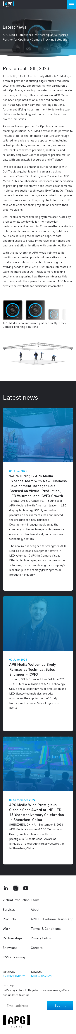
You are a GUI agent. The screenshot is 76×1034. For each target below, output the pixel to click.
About (35, 909)
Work (6, 928)
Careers (37, 947)
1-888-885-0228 (41, 976)
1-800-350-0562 (14, 976)
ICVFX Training (14, 957)
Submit (60, 1005)
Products (9, 919)
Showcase (10, 947)
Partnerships (13, 938)
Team (35, 900)
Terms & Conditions (46, 928)
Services (9, 909)
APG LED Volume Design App (52, 919)
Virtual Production (16, 900)
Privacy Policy (41, 938)
